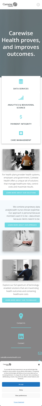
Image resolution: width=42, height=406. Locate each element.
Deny (21, 390)
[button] (39, 365)
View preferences (21, 395)
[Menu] (38, 4)
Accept (21, 384)
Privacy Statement (19, 402)
